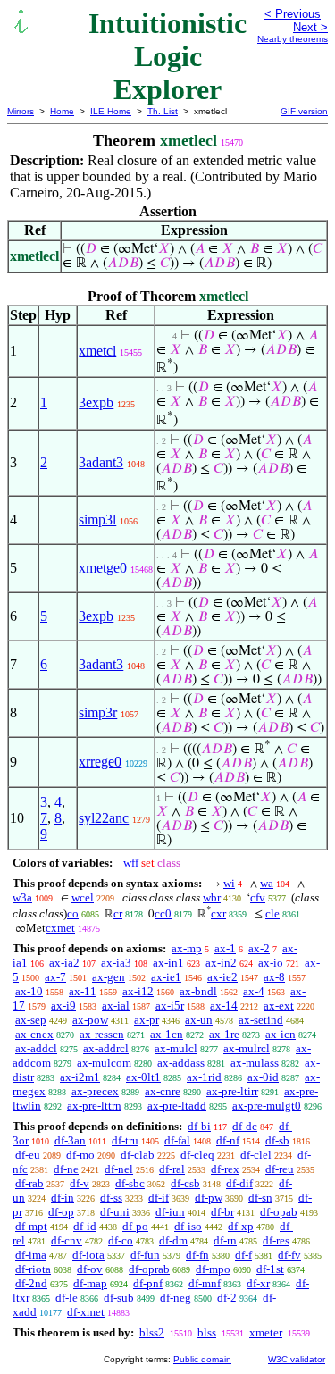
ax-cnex (34, 1034)
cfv (257, 897)
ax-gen (108, 977)
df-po (135, 1226)
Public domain (202, 1359)
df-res (276, 1240)
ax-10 (29, 991)
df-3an (70, 1140)
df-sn (260, 1197)
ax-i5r (169, 1005)
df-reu (279, 1169)
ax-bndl (198, 991)
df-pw (208, 1197)
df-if (158, 1197)
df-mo (80, 1154)
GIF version (304, 111)
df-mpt (31, 1226)
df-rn (225, 1240)
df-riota (33, 1269)
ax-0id (263, 1077)
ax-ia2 (64, 962)
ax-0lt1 (143, 1077)
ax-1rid (204, 1077)
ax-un (199, 1019)
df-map (90, 1283)
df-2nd (31, 1283)
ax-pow (90, 1019)
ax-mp (187, 948)
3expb (96, 402)
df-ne (66, 1169)
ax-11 (82, 991)
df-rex (225, 1169)
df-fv (289, 1254)
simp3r (98, 712)
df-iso (188, 1226)
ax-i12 (138, 991)
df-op (61, 1212)
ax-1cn (166, 1034)
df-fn (197, 1254)
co (73, 913)
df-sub (119, 1297)
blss (206, 1332)
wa (266, 883)
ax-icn (280, 1034)
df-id (84, 1226)
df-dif (239, 1183)
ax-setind (261, 1019)
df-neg (175, 1297)
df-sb (277, 1140)
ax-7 (55, 977)
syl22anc (104, 817)
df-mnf (204, 1283)
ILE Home (110, 111)
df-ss (111, 1197)
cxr (218, 913)
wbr (212, 897)
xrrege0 (100, 761)
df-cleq (197, 1154)
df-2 (227, 1297)
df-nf (227, 1140)
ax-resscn (102, 1034)
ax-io (270, 962)
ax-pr (146, 1019)
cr (117, 913)
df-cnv (66, 1240)
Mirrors (20, 111)
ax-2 (259, 948)
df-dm (173, 1240)
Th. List (162, 111)
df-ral (172, 1169)
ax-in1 (168, 962)
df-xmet (86, 1312)
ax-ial (116, 1005)
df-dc (244, 1126)
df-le (66, 1297)
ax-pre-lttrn (94, 1105)
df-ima (30, 1254)
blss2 (151, 1332)
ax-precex (95, 1091)
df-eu (27, 1154)
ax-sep (30, 1019)
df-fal (177, 1140)
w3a (22, 897)
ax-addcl (36, 1048)
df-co (120, 1240)
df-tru (125, 1140)
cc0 (163, 913)
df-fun (145, 1254)
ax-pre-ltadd (176, 1105)
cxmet (60, 927)
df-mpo (213, 1269)
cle (272, 913)
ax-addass (181, 1062)
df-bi (199, 1126)
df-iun (170, 1212)
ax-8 (274, 977)
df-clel (256, 1154)
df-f (243, 1254)
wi (229, 883)
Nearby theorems (292, 39)
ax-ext (279, 1005)
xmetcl (97, 350)
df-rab (29, 1183)
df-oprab (149, 1269)
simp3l (97, 519)
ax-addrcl (106, 1048)
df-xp (241, 1226)
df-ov (90, 1269)
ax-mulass (254, 1062)
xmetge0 (103, 567)
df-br (222, 1212)
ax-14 (224, 1005)
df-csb (185, 1183)
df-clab (138, 1154)
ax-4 (253, 991)
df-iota (88, 1254)
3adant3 (101, 462)
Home (62, 111)
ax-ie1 (166, 977)
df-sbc (130, 1183)
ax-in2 (221, 962)
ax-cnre (162, 1091)
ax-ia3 (116, 962)
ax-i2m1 (80, 1077)
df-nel (119, 1169)
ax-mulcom (104, 1062)
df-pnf (148, 1283)
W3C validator (296, 1359)
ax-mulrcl (246, 1048)
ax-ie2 (222, 977)
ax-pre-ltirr (232, 1091)
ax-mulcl (176, 1048)
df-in (62, 1197)
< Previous (292, 14)
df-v (79, 1183)
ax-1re (224, 1034)
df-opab (278, 1212)
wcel (82, 897)
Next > (310, 27)
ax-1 (225, 948)
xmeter (265, 1332)
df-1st (270, 1269)
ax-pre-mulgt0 (266, 1105)
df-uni (115, 1212)
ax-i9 (63, 1005)
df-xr (258, 1283)
